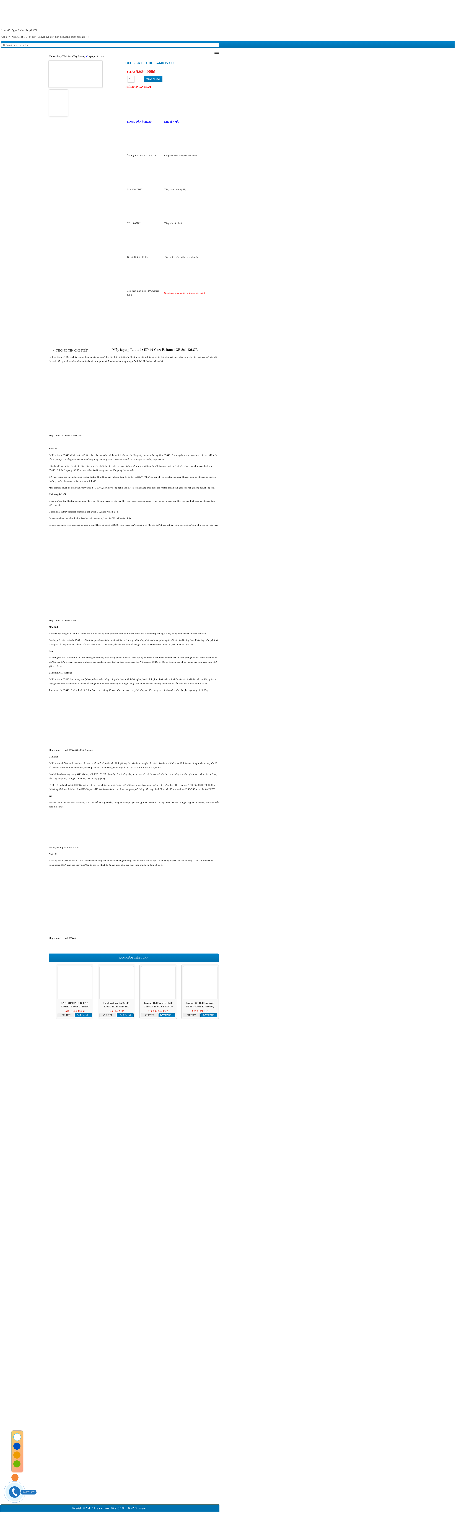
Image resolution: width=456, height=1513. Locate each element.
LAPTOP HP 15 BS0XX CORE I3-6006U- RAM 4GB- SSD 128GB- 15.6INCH (75, 1005)
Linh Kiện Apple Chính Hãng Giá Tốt (19, 30)
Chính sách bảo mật (62, 1439)
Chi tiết (66, 1015)
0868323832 (29, 1492)
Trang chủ (13, 44)
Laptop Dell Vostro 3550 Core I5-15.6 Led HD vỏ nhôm (158, 1005)
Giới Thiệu (63, 1402)
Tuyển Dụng (181, 1402)
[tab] (72, 350)
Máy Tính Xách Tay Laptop (71, 56)
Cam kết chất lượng (128, 1402)
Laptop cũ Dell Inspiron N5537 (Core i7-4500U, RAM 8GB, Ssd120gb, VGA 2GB (200, 1005)
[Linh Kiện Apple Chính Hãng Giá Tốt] (228, 14)
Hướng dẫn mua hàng (83, 44)
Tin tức (54, 44)
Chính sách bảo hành (63, 1429)
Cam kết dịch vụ (91, 1402)
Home (52, 56)
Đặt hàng (82, 1015)
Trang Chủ (38, 1402)
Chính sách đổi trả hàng (64, 1434)
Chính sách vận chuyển (64, 1445)
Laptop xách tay (95, 56)
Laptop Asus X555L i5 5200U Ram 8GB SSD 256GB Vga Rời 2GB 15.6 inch (116, 1005)
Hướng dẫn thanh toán (64, 1450)
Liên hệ (111, 44)
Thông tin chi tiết (72, 350)
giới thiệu (35, 44)
